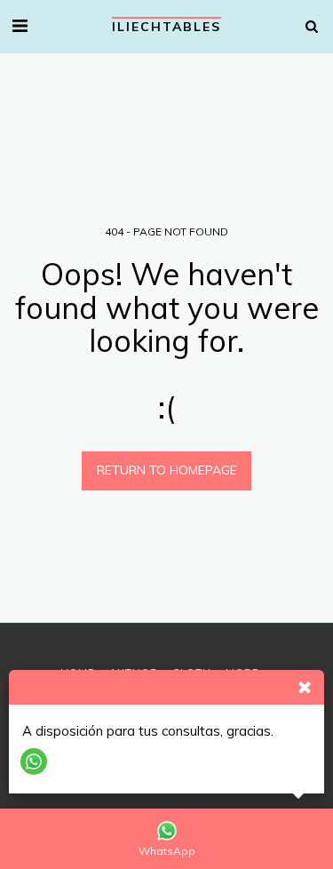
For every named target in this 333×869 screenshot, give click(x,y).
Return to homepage (167, 470)
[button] (19, 25)
